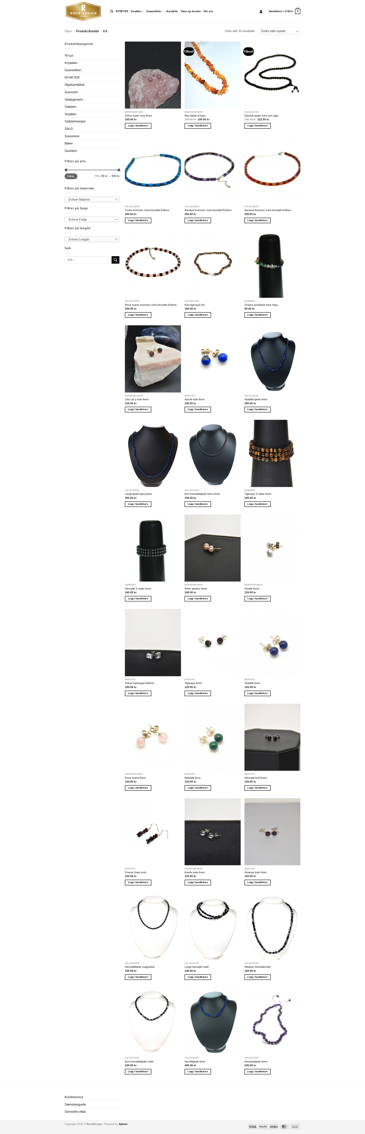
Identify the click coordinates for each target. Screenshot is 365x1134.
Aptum (123, 1123)
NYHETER (122, 11)
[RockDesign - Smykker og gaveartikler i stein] (85, 11)
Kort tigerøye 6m (195, 304)
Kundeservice (74, 1097)
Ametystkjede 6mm (255, 1061)
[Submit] (115, 260)
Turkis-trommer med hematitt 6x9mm (147, 210)
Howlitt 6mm (251, 588)
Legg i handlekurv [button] (138, 126)
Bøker (69, 143)
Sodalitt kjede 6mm (255, 399)
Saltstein (70, 106)
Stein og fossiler (191, 11)
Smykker (136, 11)
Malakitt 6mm (193, 777)
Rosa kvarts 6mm (135, 777)
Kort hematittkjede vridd (139, 1061)
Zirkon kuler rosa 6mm (138, 115)
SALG (69, 128)
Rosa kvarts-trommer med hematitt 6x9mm (151, 304)
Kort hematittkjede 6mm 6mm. (203, 493)
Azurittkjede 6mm (195, 1061)
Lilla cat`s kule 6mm (137, 399)
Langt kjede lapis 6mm (138, 493)
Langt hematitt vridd (197, 966)
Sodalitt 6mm (252, 683)
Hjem (68, 31)
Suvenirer (71, 92)
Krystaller (172, 11)
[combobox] (92, 199)
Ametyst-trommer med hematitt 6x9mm (208, 210)
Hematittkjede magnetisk (140, 966)
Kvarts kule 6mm (195, 872)
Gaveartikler (153, 11)
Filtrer (71, 176)
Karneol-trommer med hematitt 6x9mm (267, 210)
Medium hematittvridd (257, 966)
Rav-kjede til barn (195, 115)
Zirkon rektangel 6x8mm (139, 683)
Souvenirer (72, 136)
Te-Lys (69, 55)
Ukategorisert (74, 99)
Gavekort (71, 150)
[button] (261, 11)
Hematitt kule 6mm (255, 777)
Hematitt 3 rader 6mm (138, 588)
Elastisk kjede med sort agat (261, 115)
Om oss (208, 11)
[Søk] (111, 11)
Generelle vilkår (75, 1111)
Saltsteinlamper (75, 121)
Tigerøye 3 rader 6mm (257, 493)
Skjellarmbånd (74, 84)
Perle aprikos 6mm (196, 588)
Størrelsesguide (75, 1104)
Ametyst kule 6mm (255, 872)
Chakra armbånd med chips (261, 304)
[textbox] (91, 199)
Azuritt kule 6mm (195, 399)
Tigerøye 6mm (193, 683)
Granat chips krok (135, 872)
